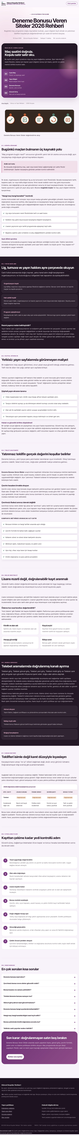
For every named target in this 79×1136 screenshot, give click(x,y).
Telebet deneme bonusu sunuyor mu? (18, 996)
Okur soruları (5, 1117)
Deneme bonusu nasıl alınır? (14, 977)
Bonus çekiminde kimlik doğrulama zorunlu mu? (22, 1022)
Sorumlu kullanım (7, 1114)
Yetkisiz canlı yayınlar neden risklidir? (18, 1028)
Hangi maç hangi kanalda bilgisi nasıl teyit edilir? (22, 1015)
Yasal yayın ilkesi (7, 1111)
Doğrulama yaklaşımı (8, 1108)
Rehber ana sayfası (15, 1057)
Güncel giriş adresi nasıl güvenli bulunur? (19, 1003)
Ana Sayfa (5, 103)
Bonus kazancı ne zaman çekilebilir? (17, 990)
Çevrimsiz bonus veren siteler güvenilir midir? (21, 983)
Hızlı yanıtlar (72, 3)
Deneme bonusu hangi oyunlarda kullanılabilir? (21, 1009)
